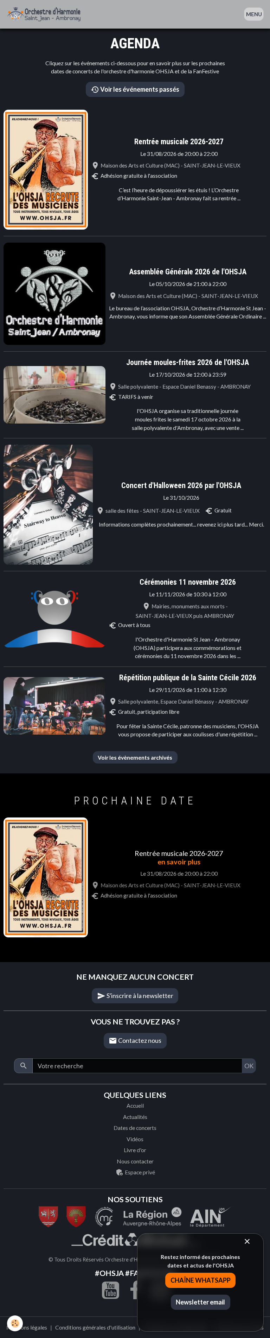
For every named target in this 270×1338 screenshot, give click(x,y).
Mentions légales (26, 1327)
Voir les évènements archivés (135, 757)
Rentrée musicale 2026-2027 (179, 141)
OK (248, 1066)
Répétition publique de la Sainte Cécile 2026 (187, 677)
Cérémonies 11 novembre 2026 (188, 582)
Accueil (135, 1105)
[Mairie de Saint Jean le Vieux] (48, 1215)
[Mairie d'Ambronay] (76, 1215)
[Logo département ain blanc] (104, 1215)
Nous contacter (135, 1161)
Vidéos (135, 1139)
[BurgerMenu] (254, 14)
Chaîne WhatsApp (201, 1280)
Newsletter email (200, 1302)
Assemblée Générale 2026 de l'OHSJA (187, 271)
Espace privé (139, 1172)
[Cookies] (15, 1323)
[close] (247, 1241)
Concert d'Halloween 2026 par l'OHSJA (181, 485)
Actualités (135, 1116)
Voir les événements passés (139, 89)
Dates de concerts (135, 1127)
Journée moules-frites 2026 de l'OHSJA (187, 362)
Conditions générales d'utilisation (95, 1327)
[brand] (45, 14)
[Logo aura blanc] (152, 1215)
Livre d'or (135, 1150)
